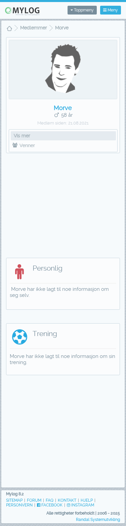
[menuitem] (9, 29)
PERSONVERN (19, 505)
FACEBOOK (51, 505)
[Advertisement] (63, 202)
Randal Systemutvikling (98, 519)
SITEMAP (14, 500)
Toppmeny (83, 10)
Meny (112, 10)
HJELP (87, 500)
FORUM (34, 500)
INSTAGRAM (82, 505)
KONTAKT (67, 500)
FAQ (49, 500)
